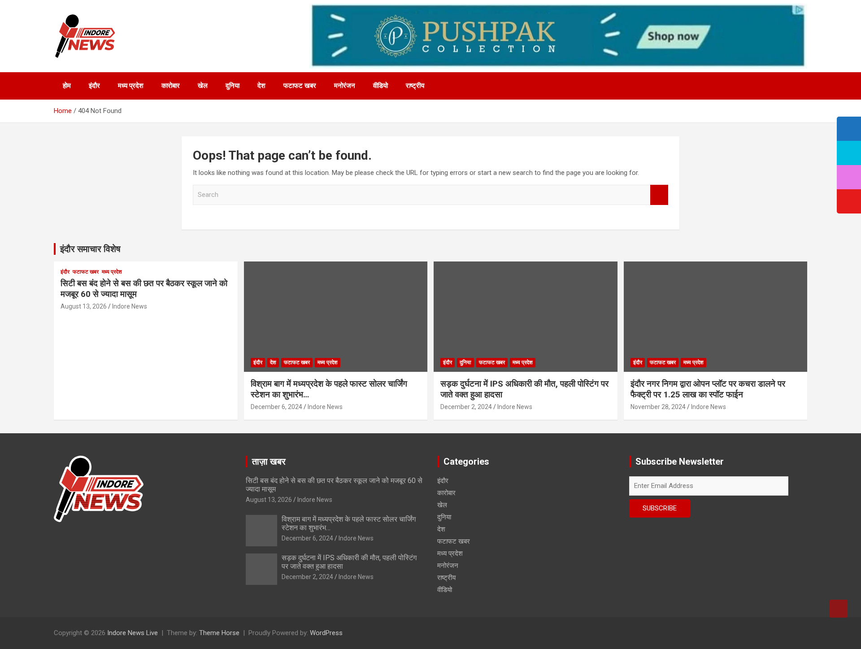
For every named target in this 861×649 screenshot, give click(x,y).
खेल (203, 86)
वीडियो (380, 86)
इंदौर (94, 86)
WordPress (326, 633)
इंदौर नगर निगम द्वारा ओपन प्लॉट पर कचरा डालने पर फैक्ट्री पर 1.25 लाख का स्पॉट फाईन (708, 389)
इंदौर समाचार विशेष (90, 249)
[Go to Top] (839, 609)
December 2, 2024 (466, 406)
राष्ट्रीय (415, 86)
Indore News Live (132, 633)
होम (67, 86)
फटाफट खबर (299, 86)
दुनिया (232, 86)
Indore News (129, 306)
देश (261, 86)
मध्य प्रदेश (131, 86)
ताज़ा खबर (269, 461)
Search (659, 195)
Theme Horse (219, 633)
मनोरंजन (344, 86)
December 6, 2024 (276, 406)
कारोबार (170, 86)
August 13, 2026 (84, 306)
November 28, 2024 (658, 406)
